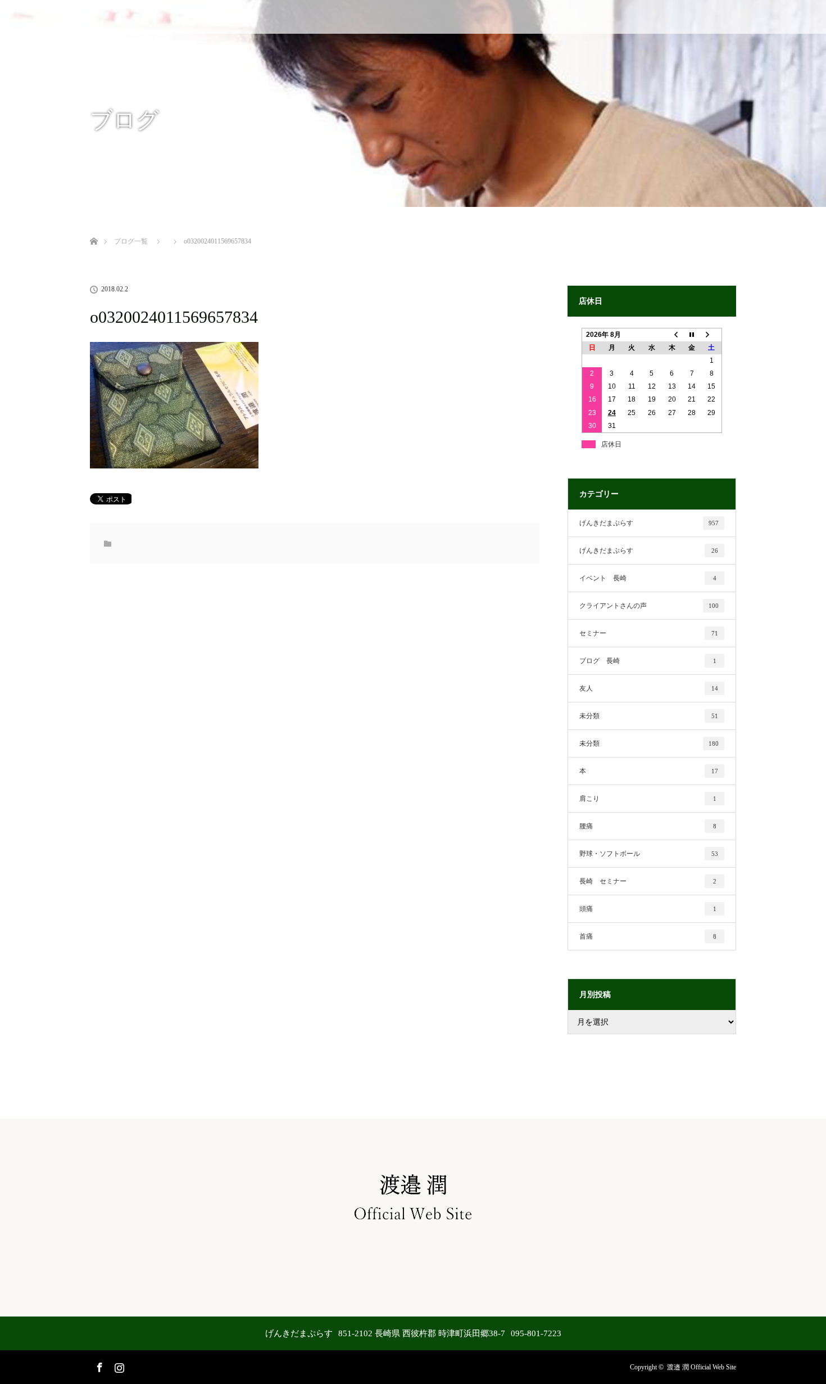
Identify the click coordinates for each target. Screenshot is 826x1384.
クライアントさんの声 (649, 606)
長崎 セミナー (647, 881)
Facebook (98, 1365)
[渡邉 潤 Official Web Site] (413, 1223)
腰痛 (647, 826)
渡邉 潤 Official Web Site (701, 1367)
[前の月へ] (672, 334)
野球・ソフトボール (648, 854)
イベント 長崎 (647, 578)
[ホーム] (93, 228)
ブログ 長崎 (647, 661)
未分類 (648, 716)
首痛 (647, 936)
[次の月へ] (712, 334)
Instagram (118, 1365)
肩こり (647, 799)
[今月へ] (692, 334)
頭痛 (647, 909)
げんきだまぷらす (649, 523)
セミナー (648, 633)
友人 (648, 688)
